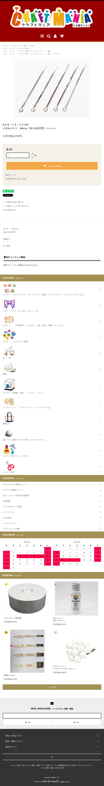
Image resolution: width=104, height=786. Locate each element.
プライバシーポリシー (84, 765)
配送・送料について (38, 765)
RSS (56, 768)
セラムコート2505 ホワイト (59, 619)
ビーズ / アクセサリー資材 (19, 48)
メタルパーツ (57, 54)
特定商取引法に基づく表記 (16, 179)
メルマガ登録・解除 (47, 768)
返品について (10, 175)
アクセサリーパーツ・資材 (18, 45)
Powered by (38, 781)
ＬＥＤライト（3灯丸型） (13, 618)
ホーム (5, 45)
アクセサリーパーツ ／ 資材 (40, 51)
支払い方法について (23, 765)
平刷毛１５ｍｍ (9, 675)
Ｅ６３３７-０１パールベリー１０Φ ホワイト (64, 667)
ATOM (62, 768)
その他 (32, 45)
